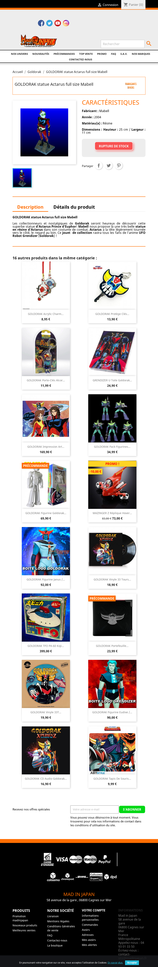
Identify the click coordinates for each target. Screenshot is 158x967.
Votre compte (93, 910)
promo (102, 54)
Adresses (88, 935)
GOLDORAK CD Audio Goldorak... (46, 778)
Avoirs (86, 930)
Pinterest (119, 165)
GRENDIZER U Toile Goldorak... (112, 380)
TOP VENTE (86, 54)
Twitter (49, 23)
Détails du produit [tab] (74, 207)
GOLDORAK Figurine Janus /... (46, 579)
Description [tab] (30, 207)
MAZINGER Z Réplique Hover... (112, 513)
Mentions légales (58, 921)
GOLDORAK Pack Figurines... (112, 446)
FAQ (113, 54)
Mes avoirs (89, 940)
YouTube (57, 23)
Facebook (41, 23)
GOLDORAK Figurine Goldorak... (45, 513)
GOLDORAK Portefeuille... (112, 646)
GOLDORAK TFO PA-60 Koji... (46, 646)
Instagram (66, 23)
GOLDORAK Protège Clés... (112, 314)
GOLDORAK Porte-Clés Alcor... (46, 380)
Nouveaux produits (25, 925)
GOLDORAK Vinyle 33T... (45, 712)
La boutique (55, 945)
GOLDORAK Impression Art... (45, 446)
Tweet (109, 165)
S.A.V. (123, 54)
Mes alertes (89, 945)
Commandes (90, 925)
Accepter (132, 962)
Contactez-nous (80, 59)
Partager (99, 165)
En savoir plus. (115, 962)
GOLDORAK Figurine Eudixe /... (112, 712)
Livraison (53, 916)
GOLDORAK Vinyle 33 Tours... (112, 579)
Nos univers (19, 54)
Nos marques (141, 54)
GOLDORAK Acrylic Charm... (46, 314)
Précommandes (64, 54)
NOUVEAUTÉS (40, 54)
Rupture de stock (114, 146)
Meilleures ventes (24, 930)
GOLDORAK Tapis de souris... (112, 778)
